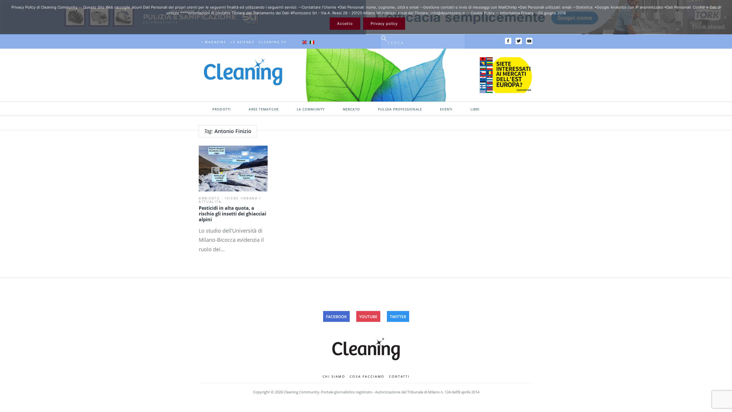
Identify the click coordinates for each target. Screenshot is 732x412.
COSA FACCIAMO (367, 376)
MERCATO (351, 109)
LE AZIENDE (242, 42)
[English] (304, 42)
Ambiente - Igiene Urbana (228, 198)
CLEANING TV (273, 42)
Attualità (210, 201)
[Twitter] (518, 40)
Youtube (368, 316)
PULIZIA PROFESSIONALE (400, 109)
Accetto (345, 23)
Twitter (398, 316)
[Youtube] (529, 40)
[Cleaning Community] (243, 71)
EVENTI (446, 109)
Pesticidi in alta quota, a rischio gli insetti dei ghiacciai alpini (232, 214)
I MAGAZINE (214, 42)
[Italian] (312, 42)
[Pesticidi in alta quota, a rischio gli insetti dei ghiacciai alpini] (233, 169)
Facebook (336, 316)
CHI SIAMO (334, 376)
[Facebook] (508, 40)
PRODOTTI (221, 109)
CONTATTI (399, 376)
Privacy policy (384, 23)
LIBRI (475, 109)
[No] (725, 17)
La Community (311, 109)
